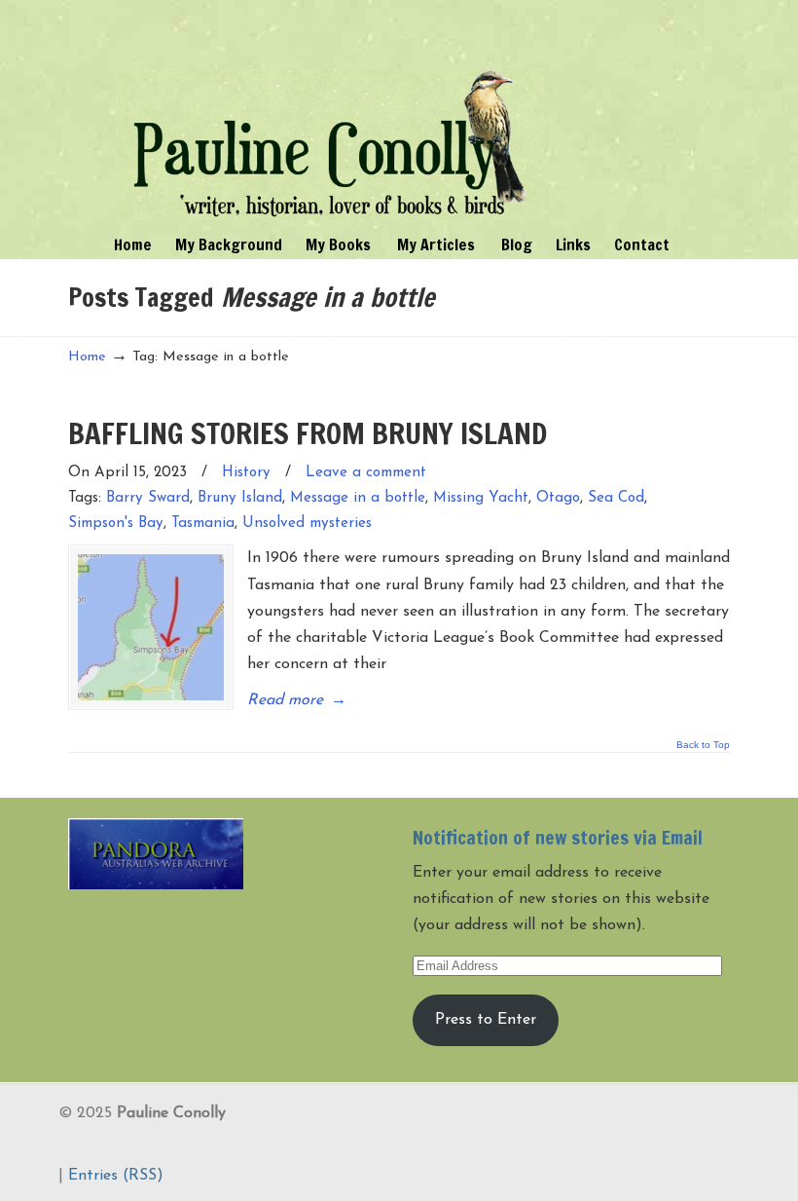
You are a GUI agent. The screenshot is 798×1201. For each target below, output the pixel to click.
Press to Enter (485, 1020)
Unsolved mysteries (307, 523)
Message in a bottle (357, 498)
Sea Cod (616, 498)
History (246, 473)
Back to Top (703, 745)
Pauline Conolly (330, 113)
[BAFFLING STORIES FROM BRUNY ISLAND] (151, 627)
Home (87, 357)
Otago (558, 498)
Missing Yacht (480, 498)
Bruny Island (240, 498)
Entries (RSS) (115, 1175)
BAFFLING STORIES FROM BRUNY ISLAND (307, 433)
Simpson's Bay (115, 523)
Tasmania (203, 523)
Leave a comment (366, 473)
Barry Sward (148, 498)
